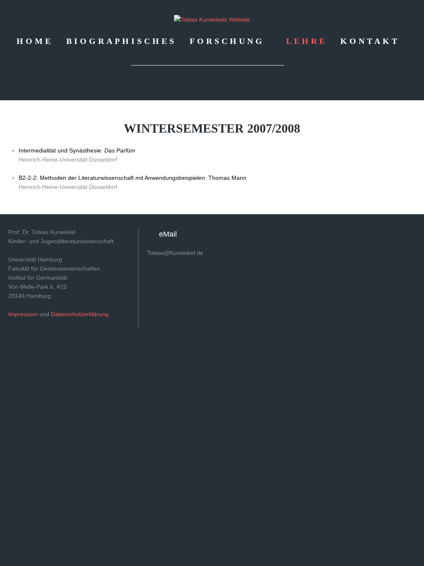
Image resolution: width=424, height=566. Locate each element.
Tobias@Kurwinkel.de (175, 252)
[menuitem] (35, 40)
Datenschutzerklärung (79, 314)
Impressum (23, 314)
